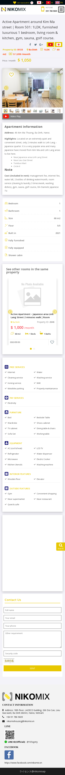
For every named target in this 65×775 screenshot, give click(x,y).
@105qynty (32, 741)
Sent (32, 668)
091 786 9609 (51, 11)
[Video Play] (5, 117)
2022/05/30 (15, 342)
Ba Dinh (16, 322)
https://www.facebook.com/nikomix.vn (23, 762)
